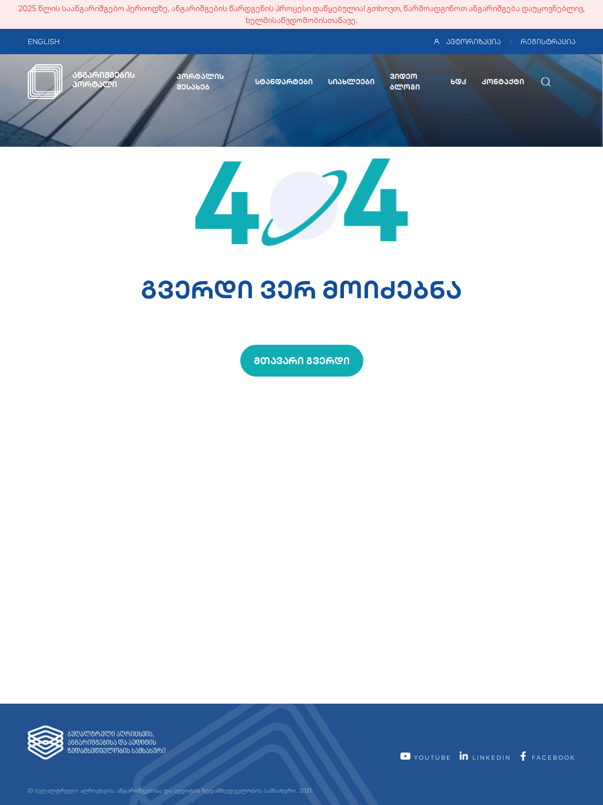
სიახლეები (351, 81)
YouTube (431, 757)
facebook (552, 757)
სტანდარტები (284, 81)
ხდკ (458, 81)
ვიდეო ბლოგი (405, 81)
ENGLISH (43, 41)
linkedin (490, 757)
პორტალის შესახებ (200, 81)
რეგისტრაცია (548, 41)
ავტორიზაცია (473, 41)
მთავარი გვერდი (302, 361)
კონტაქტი (503, 81)
